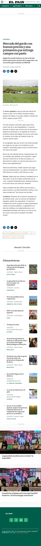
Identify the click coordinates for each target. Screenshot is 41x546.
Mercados (29, 6)
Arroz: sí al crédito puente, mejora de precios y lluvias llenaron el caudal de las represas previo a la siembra (17, 409)
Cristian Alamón (18, 315)
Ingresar (38, 2)
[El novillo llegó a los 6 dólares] (33, 378)
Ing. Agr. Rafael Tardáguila (14, 396)
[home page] (20, 513)
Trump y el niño (13, 325)
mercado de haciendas (20, 233)
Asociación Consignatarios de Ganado (13, 237)
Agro (8, 318)
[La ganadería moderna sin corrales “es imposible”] (33, 285)
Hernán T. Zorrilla (22, 247)
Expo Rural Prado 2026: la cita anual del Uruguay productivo (16, 267)
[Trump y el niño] (33, 328)
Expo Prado (11, 274)
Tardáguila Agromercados (14, 381)
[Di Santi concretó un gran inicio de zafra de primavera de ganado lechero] (33, 360)
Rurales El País (18, 301)
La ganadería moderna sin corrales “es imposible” (16, 283)
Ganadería (5, 6)
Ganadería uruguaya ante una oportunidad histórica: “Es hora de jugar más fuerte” (19, 494)
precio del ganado (8, 233)
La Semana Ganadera (14, 383)
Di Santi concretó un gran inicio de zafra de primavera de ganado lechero (17, 359)
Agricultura (17, 6)
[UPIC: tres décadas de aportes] (33, 314)
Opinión (9, 332)
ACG (31, 233)
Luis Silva (16, 288)
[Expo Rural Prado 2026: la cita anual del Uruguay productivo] (33, 269)
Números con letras (14, 304)
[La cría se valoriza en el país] (33, 394)
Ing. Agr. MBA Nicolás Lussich (14, 329)
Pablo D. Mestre (18, 272)
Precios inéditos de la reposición (15, 298)
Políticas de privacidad (22, 532)
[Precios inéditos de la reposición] (33, 301)
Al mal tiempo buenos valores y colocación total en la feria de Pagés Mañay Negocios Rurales (17, 341)
